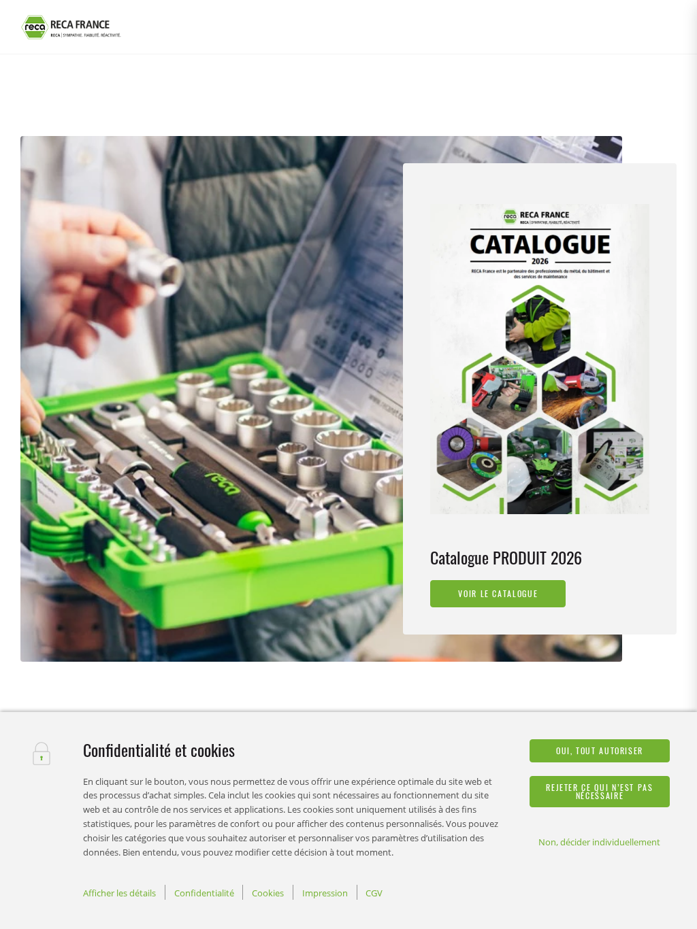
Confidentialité (204, 893)
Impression (325, 893)
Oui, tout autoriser (599, 750)
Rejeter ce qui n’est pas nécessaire (599, 791)
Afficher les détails (119, 893)
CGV (374, 893)
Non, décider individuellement (599, 842)
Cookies (268, 893)
